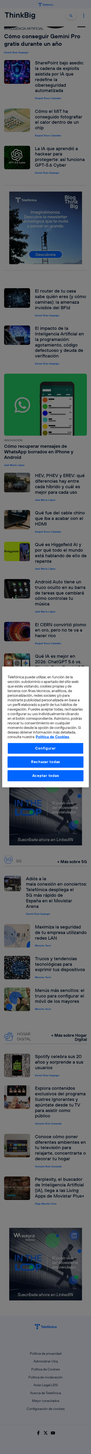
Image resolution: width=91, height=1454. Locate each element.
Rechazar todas (45, 762)
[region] (45, 726)
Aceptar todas (45, 775)
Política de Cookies (52, 737)
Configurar (45, 748)
